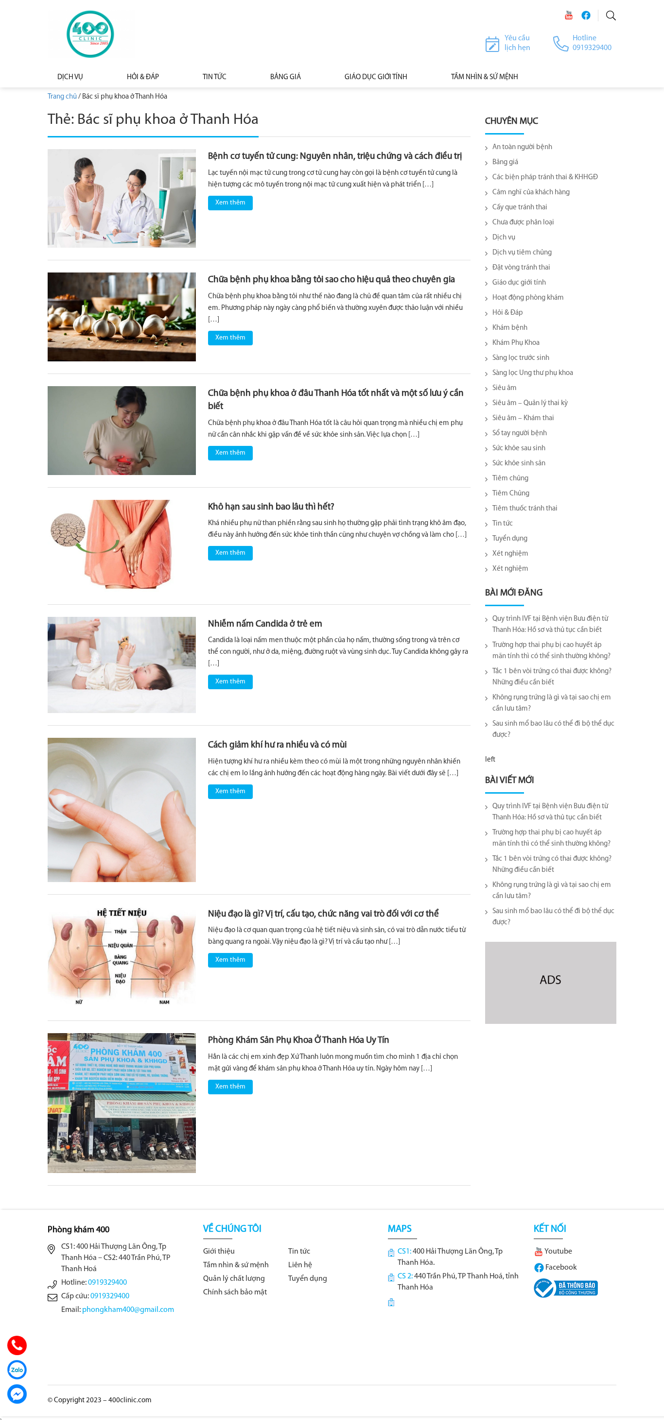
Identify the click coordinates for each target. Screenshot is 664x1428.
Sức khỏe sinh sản (518, 463)
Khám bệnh (509, 328)
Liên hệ (300, 1265)
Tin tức (215, 77)
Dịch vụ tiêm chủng (522, 252)
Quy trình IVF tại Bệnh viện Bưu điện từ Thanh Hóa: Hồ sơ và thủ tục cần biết (550, 624)
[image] (122, 198)
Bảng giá (505, 162)
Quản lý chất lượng (234, 1279)
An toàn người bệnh (522, 147)
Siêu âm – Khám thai (523, 418)
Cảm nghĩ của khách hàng (531, 192)
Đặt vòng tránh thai (521, 268)
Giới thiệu (219, 1252)
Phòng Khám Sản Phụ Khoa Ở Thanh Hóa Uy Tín (298, 1040)
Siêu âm (504, 388)
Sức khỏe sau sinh (518, 448)
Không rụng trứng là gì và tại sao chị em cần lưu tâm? (551, 703)
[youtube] (569, 15)
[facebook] (586, 15)
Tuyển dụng (509, 539)
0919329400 (107, 1283)
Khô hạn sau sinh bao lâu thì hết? (271, 507)
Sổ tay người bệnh (519, 433)
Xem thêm (230, 202)
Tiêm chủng (510, 478)
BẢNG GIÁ (285, 77)
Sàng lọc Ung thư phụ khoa (532, 373)
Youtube (557, 1252)
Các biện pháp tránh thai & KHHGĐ (545, 177)
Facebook (560, 1268)
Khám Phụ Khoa (516, 343)
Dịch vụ (70, 77)
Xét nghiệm (510, 554)
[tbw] (566, 1288)
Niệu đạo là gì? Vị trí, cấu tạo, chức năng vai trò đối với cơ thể (323, 914)
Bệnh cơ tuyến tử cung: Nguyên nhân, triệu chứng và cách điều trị (335, 156)
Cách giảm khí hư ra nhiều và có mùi (277, 745)
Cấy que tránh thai (519, 207)
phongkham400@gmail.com (128, 1310)
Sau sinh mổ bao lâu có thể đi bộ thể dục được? (553, 729)
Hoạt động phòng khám (528, 298)
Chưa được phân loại (523, 222)
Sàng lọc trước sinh (520, 358)
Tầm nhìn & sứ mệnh (236, 1265)
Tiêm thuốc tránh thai (525, 508)
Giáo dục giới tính (376, 77)
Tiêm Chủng (510, 493)
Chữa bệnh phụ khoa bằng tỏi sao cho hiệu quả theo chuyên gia (331, 280)
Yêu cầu (517, 38)
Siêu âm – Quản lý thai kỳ (530, 403)
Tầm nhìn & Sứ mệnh (484, 77)
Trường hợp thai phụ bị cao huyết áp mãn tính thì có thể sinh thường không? (551, 651)
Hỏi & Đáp (143, 77)
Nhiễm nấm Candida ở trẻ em (265, 624)
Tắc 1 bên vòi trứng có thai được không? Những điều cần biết (552, 677)
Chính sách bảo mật (235, 1292)
